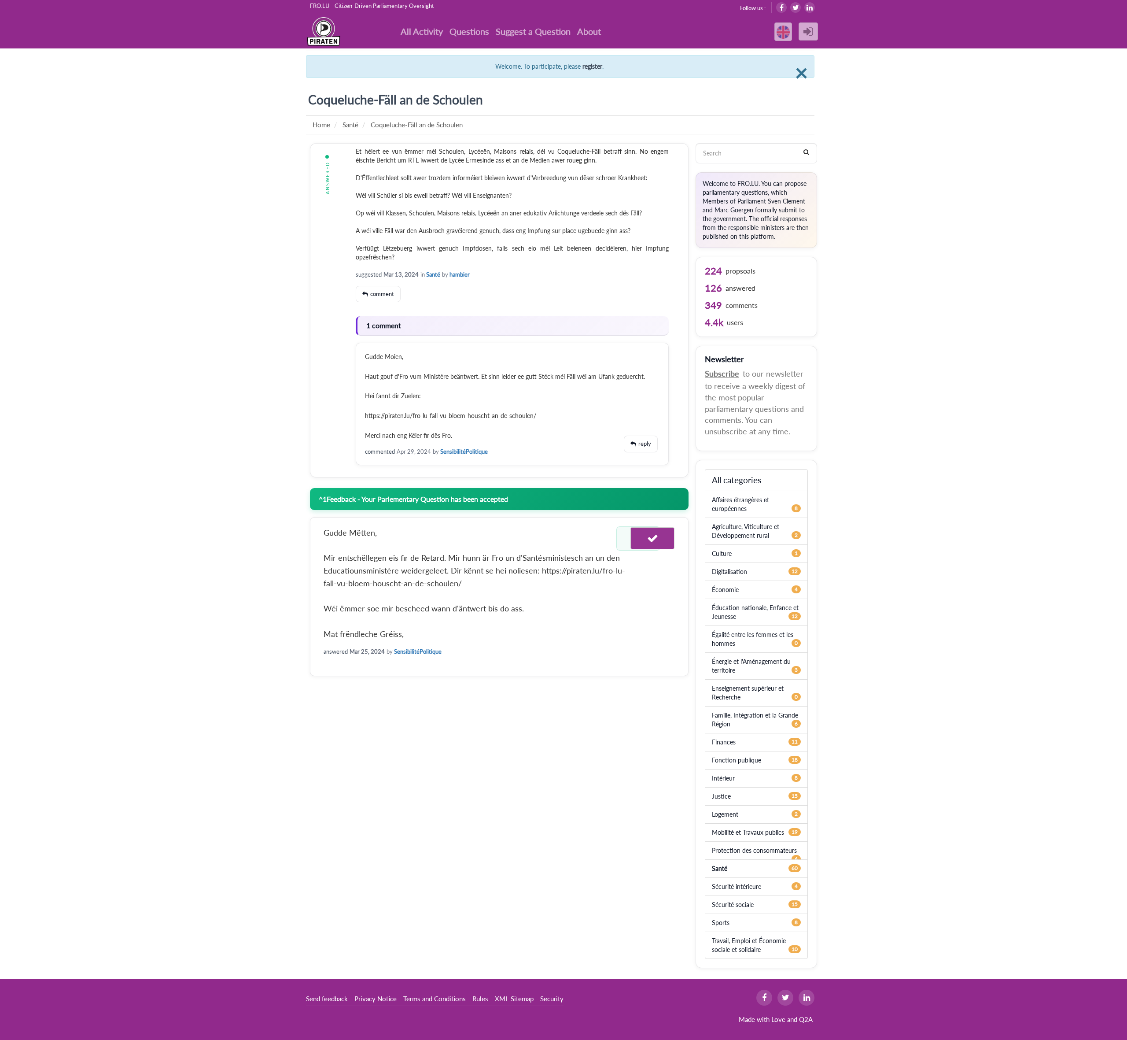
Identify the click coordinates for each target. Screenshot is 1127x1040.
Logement (725, 814)
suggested (369, 274)
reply (644, 443)
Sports (720, 922)
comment (382, 293)
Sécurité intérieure (736, 886)
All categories (736, 480)
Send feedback (327, 999)
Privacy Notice (375, 999)
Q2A (806, 1019)
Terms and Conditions (434, 999)
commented (380, 451)
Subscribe (722, 373)
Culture (722, 553)
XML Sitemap (514, 999)
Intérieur (723, 778)
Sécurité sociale (733, 904)
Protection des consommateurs (754, 850)
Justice (721, 796)
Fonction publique (736, 760)
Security (552, 999)
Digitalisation (729, 571)
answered (336, 651)
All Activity (422, 31)
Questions (469, 31)
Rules (480, 999)
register (592, 66)
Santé (433, 274)
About (589, 31)
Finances (724, 742)
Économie (725, 589)
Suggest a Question (533, 31)
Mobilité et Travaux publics (748, 832)
